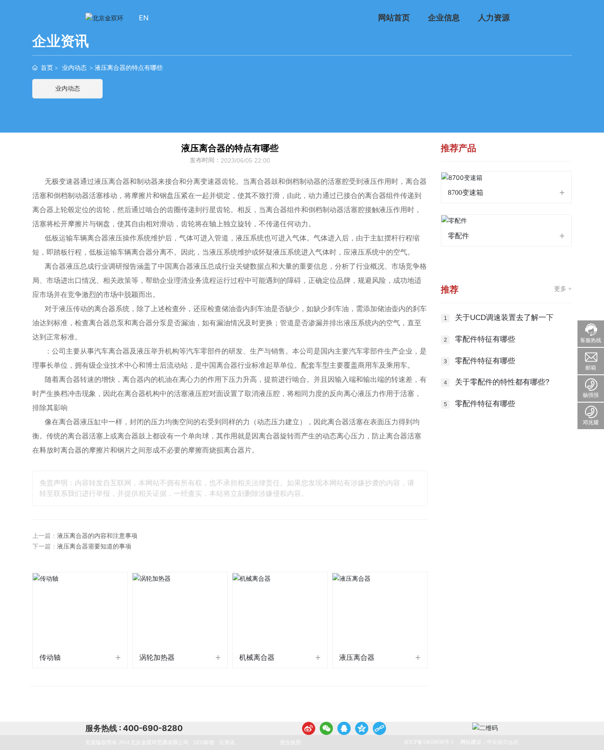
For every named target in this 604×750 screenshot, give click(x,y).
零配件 (458, 236)
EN (144, 17)
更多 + (563, 289)
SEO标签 (203, 742)
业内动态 (74, 67)
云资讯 (227, 742)
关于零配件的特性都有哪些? (502, 382)
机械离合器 (257, 657)
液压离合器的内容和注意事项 (97, 536)
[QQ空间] (361, 728)
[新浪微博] (308, 728)
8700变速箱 (465, 192)
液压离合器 (357, 657)
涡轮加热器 (157, 657)
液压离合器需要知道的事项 (94, 546)
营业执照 (290, 742)
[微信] (326, 728)
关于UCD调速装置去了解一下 (504, 317)
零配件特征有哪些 (485, 339)
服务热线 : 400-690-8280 (134, 728)
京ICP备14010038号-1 (429, 742)
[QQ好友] (344, 728)
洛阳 (513, 742)
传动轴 (50, 657)
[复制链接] (379, 728)
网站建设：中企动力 (484, 742)
